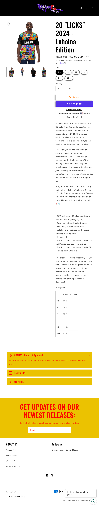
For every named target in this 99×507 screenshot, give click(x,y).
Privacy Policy (12, 450)
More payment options (74, 109)
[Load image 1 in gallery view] (11, 72)
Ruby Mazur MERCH (74, 500)
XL (59, 78)
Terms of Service (13, 466)
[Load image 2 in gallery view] (22, 72)
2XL (69, 78)
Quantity (59, 84)
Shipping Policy (12, 461)
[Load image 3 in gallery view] (33, 72)
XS (59, 72)
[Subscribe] (68, 430)
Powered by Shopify (87, 500)
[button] (7, 8)
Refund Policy (12, 455)
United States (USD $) (17, 497)
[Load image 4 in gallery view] (44, 72)
